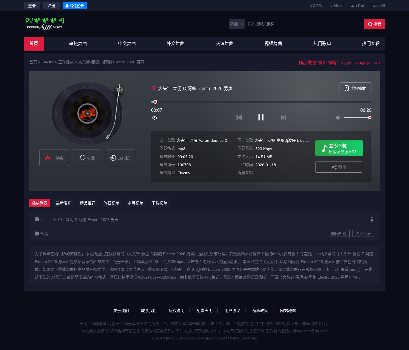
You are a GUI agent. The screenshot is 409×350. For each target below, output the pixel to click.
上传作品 (357, 6)
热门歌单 (322, 43)
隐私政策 (260, 310)
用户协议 (232, 310)
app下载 (379, 6)
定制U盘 (336, 6)
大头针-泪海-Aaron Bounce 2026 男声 (209, 140)
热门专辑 (371, 43)
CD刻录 (316, 6)
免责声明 (204, 310)
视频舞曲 (273, 43)
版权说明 (176, 310)
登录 (32, 5)
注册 (51, 5)
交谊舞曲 (224, 43)
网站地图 (288, 310)
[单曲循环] (154, 118)
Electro (47, 62)
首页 (33, 43)
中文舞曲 (127, 43)
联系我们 (149, 310)
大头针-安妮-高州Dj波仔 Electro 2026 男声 (291, 140)
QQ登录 (77, 5)
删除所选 (339, 233)
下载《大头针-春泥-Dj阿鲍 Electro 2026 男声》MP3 (316, 277)
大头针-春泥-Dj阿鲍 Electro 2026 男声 (111, 62)
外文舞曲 (175, 43)
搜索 (377, 24)
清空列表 (363, 233)
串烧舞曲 (78, 43)
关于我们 (121, 310)
